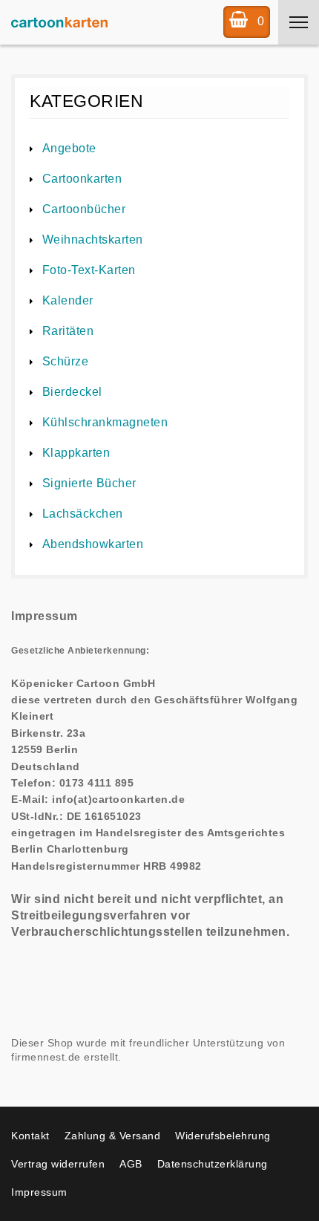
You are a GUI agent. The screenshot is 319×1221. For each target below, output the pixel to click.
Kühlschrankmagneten (105, 422)
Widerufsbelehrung (223, 1136)
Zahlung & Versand (113, 1136)
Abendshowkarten (92, 544)
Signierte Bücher (89, 483)
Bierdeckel (72, 391)
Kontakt (30, 1136)
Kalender (67, 300)
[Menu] (298, 22)
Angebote (69, 148)
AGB (130, 1164)
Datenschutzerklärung (212, 1164)
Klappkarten (76, 452)
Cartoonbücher (83, 209)
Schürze (65, 361)
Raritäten (67, 331)
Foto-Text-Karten (89, 270)
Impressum (39, 1192)
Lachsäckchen (82, 513)
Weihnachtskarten (92, 239)
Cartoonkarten (82, 178)
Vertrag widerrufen (58, 1164)
